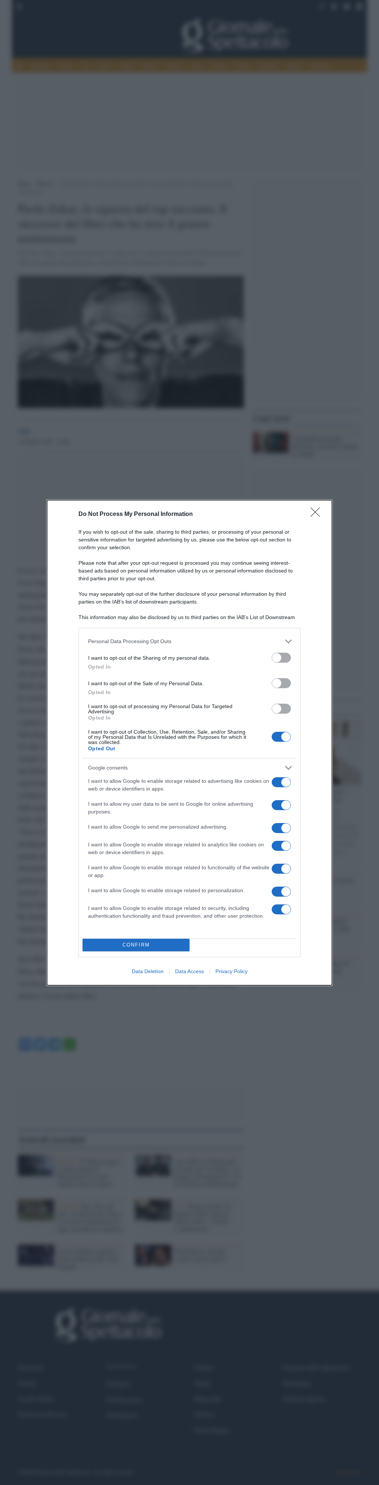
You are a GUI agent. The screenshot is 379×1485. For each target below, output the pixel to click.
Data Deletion (148, 971)
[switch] (281, 658)
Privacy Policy (231, 971)
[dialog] (189, 742)
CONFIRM (136, 945)
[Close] (318, 514)
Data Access (189, 971)
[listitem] (189, 641)
